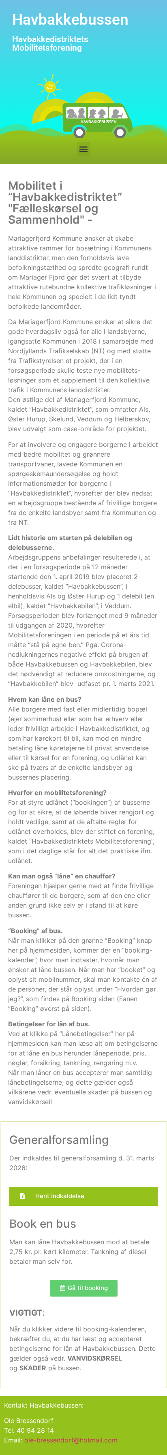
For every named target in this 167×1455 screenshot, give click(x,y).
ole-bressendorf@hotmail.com (71, 1440)
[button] (83, 149)
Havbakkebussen (70, 19)
